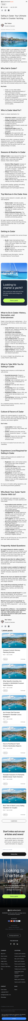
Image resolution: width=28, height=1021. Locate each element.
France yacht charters (19, 964)
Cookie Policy (11, 1015)
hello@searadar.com (6, 994)
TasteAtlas (4, 444)
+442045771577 (4, 992)
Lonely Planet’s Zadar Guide (9, 357)
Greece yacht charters (19, 956)
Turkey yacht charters (19, 966)
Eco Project (3, 958)
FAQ (2, 969)
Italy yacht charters (19, 958)
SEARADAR (20, 142)
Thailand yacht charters (20, 969)
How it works (4, 956)
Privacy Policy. (19, 1015)
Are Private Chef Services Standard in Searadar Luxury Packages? (12, 714)
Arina (4, 654)
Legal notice (4, 961)
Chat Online (4, 989)
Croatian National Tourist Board (10, 256)
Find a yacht (14, 300)
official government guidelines (11, 485)
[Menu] (26, 1)
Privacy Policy (4, 964)
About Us (3, 953)
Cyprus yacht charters (19, 982)
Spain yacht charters (19, 961)
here (17, 539)
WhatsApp (3, 997)
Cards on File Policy (5, 966)
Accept (14, 1018)
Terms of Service (8, 1011)
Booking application (14, 935)
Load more (14, 821)
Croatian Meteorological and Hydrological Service (12, 186)
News (15, 989)
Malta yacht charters (19, 979)
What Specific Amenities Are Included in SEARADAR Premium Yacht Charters (13, 683)
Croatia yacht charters (19, 953)
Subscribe (14, 854)
